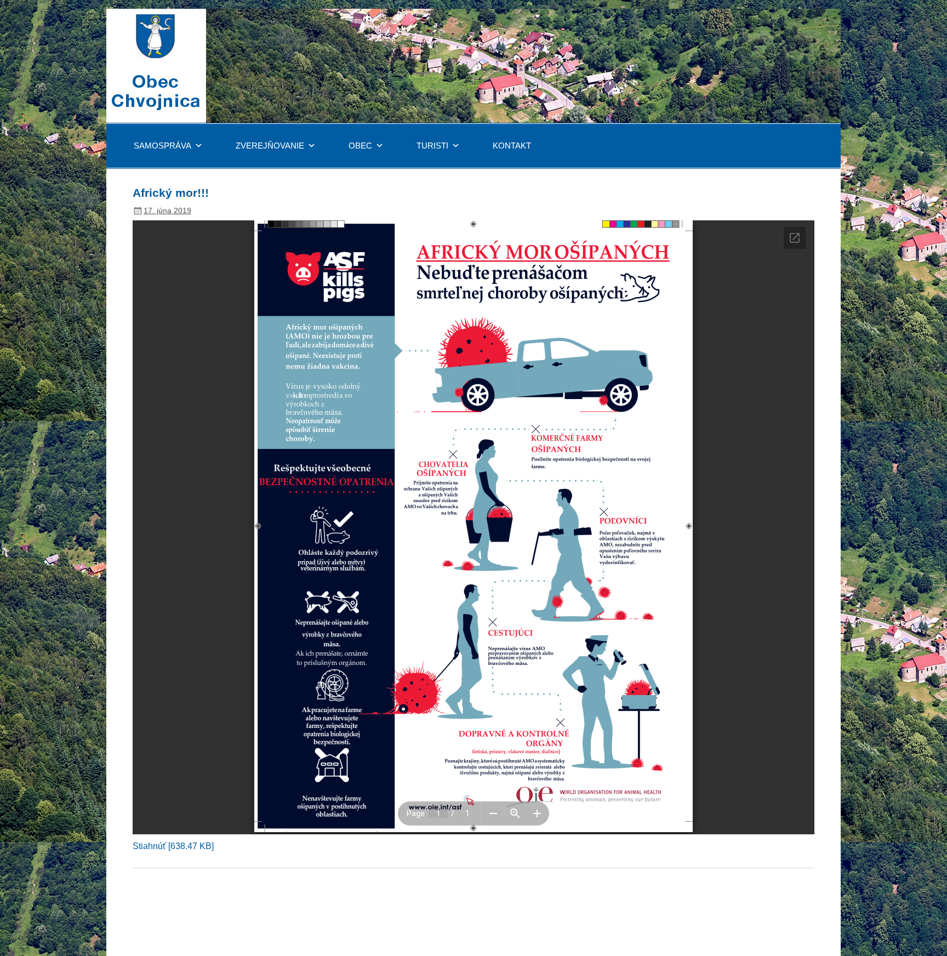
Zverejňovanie (270, 145)
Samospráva (162, 145)
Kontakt (512, 145)
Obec (360, 145)
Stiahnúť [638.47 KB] (173, 846)
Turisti (432, 145)
